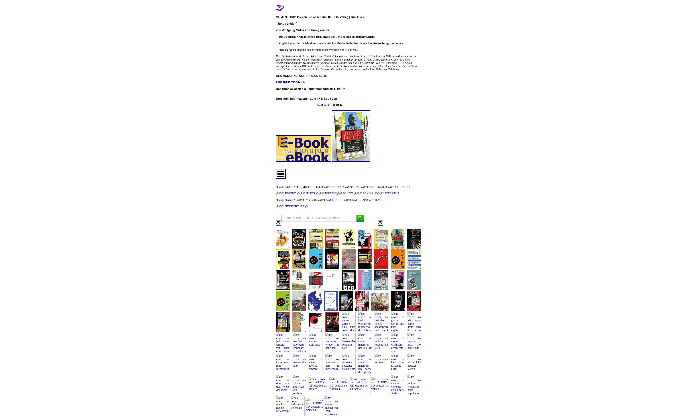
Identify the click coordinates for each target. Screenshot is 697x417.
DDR (356, 186)
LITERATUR (391, 193)
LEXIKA (368, 193)
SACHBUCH (334, 199)
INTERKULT (402, 186)
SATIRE (357, 199)
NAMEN (290, 199)
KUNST (348, 193)
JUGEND (290, 193)
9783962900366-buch (290, 82)
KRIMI (329, 193)
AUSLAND (336, 186)
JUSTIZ (310, 193)
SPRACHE (378, 199)
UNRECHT (292, 206)
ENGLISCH (376, 186)
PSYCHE (311, 199)
